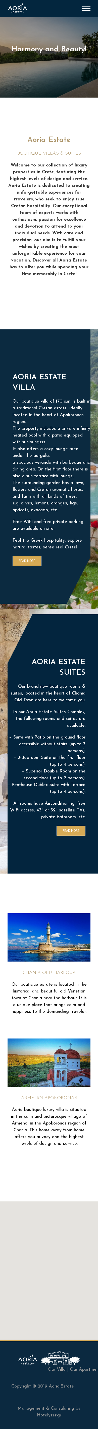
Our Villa (57, 1369)
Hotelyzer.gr (49, 1415)
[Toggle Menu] (86, 8)
